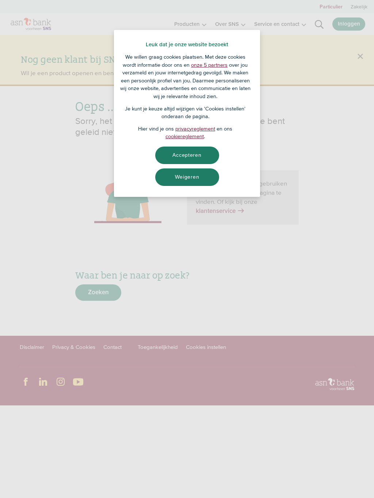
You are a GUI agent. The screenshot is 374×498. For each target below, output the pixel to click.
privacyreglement (195, 129)
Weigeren (187, 177)
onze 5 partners (209, 65)
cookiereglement (184, 136)
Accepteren (186, 155)
